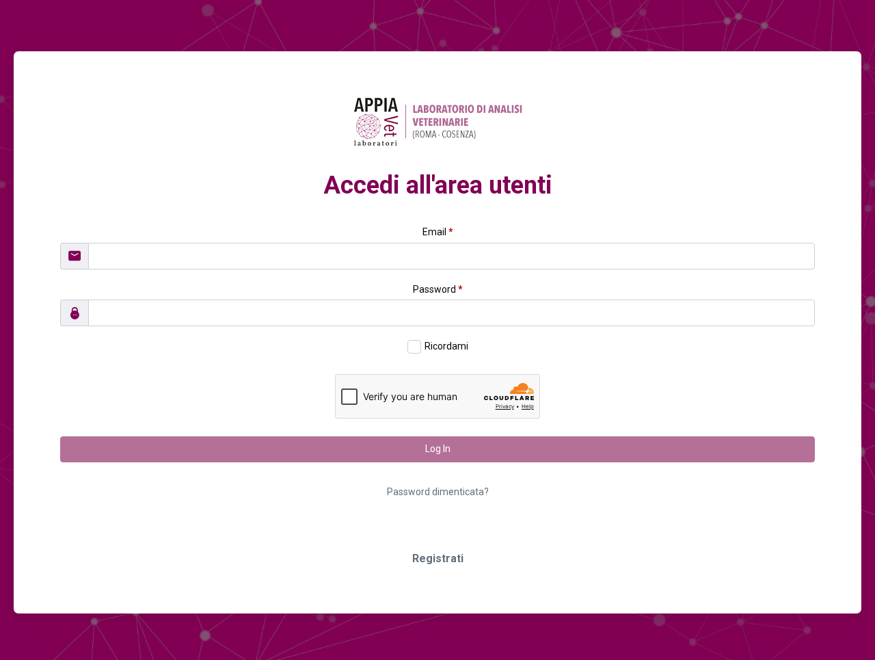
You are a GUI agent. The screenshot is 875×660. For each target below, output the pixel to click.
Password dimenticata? (438, 491)
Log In (437, 448)
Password (438, 289)
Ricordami (446, 346)
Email (437, 231)
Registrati (437, 558)
